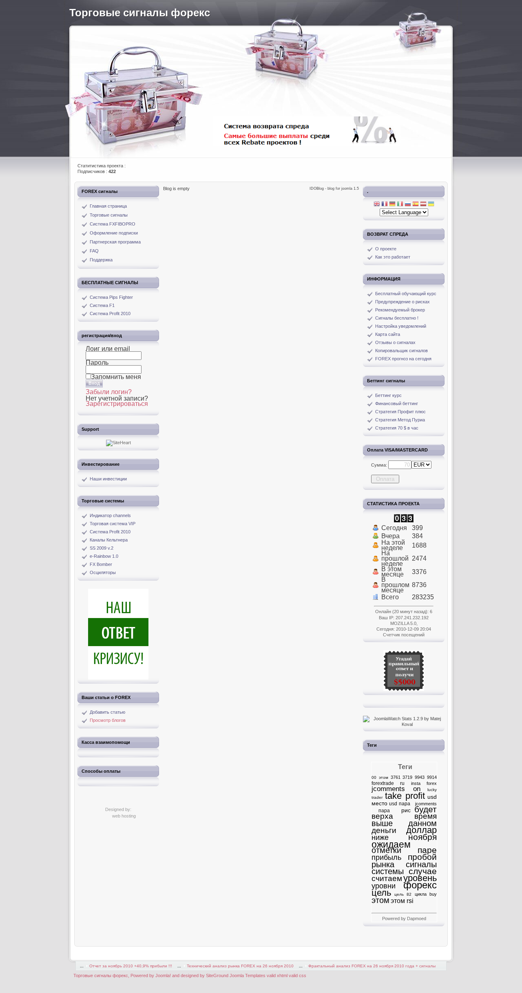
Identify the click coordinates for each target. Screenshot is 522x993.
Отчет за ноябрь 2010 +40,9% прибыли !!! (130, 966)
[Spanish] (415, 204)
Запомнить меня (116, 376)
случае (423, 871)
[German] (392, 204)
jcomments (424, 803)
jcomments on (396, 789)
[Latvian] (423, 204)
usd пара (399, 803)
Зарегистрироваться (117, 403)
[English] (377, 204)
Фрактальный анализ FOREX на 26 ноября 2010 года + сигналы (372, 966)
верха (382, 816)
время (425, 816)
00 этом (380, 777)
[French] (384, 204)
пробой (422, 856)
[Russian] (408, 204)
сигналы (421, 864)
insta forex (424, 783)
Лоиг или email (108, 348)
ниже (380, 837)
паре (427, 850)
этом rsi (402, 900)
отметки (386, 850)
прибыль (386, 857)
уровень (420, 878)
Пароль (97, 362)
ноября (422, 837)
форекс (420, 884)
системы (388, 871)
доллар (421, 830)
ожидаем (391, 844)
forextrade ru (388, 783)
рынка (383, 864)
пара (381, 810)
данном (422, 823)
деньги (384, 830)
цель (381, 893)
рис (402, 810)
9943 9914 (426, 777)
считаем (387, 878)
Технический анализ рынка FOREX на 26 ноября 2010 (240, 966)
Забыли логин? (109, 391)
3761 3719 (402, 777)
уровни (384, 885)
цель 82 (403, 894)
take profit (405, 796)
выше (382, 823)
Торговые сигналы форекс (139, 13)
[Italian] (400, 204)
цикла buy (426, 894)
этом (380, 900)
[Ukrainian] (431, 204)
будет (425, 809)
